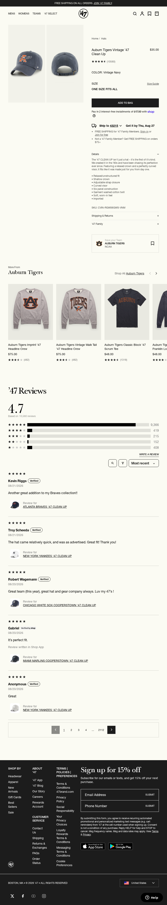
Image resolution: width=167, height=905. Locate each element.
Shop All (129, 273)
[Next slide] (156, 273)
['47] (83, 14)
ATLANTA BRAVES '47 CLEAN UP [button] (45, 507)
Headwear (15, 776)
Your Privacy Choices (61, 820)
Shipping (38, 838)
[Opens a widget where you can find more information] (152, 898)
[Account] (142, 14)
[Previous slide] (149, 273)
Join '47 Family (103, 3)
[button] (99, 61)
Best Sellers (12, 805)
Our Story (38, 791)
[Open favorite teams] (149, 14)
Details (95, 154)
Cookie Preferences (64, 863)
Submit (150, 794)
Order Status (36, 861)
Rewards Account (38, 804)
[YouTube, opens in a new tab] (33, 896)
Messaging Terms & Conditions (63, 851)
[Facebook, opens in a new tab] (23, 896)
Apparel (13, 782)
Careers (37, 797)
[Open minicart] (157, 14)
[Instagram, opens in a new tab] (44, 896)
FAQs (35, 853)
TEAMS (37, 13)
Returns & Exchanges (39, 845)
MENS (11, 13)
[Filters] (123, 463)
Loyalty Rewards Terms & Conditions (63, 836)
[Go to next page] (111, 730)
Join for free (101, 134)
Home (95, 38)
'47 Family (97, 224)
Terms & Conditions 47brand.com (65, 788)
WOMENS (23, 13)
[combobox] (139, 883)
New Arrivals (13, 790)
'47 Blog (37, 785)
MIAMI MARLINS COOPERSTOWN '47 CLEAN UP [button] (55, 661)
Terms (155, 831)
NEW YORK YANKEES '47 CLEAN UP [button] (47, 556)
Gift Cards (14, 797)
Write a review (149, 454)
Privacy (87, 834)
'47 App (37, 780)
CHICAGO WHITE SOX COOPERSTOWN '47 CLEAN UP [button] (59, 605)
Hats (103, 38)
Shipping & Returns (102, 215)
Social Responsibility (65, 809)
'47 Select (50, 13)
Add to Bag (125, 102)
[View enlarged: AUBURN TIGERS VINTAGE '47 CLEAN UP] (26, 64)
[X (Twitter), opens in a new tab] (12, 896)
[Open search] (135, 14)
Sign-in (144, 131)
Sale (11, 812)
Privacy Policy (61, 799)
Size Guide (153, 83)
